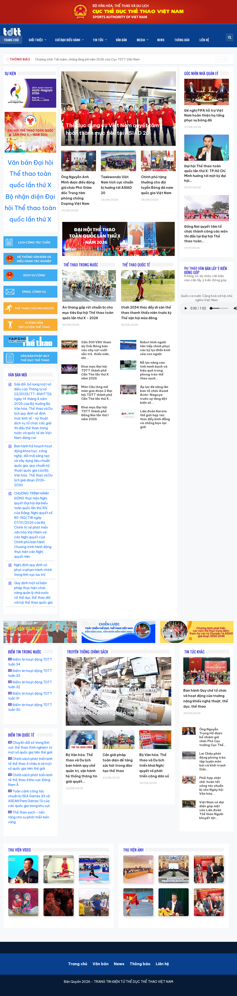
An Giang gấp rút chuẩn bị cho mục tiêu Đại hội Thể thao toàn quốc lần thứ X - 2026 (87, 312)
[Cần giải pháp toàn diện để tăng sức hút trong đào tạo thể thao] (118, 739)
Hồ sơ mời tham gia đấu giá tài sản (33, 59)
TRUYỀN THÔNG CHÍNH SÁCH (87, 652)
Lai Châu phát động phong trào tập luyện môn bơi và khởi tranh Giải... (212, 761)
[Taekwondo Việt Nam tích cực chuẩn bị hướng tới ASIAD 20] (118, 161)
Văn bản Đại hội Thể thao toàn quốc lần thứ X (30, 174)
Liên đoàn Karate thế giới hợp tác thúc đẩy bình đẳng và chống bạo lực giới (155, 419)
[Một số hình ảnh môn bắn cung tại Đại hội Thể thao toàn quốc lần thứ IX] (94, 891)
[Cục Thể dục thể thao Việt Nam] (12, 32)
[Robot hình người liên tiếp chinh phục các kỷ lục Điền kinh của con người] (128, 345)
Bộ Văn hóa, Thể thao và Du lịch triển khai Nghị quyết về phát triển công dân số (154, 765)
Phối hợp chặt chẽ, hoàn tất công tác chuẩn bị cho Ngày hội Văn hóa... (211, 785)
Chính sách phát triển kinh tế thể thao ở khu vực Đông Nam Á (30, 780)
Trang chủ (77, 963)
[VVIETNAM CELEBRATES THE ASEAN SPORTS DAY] (94, 858)
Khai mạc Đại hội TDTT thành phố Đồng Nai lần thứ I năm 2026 (95, 413)
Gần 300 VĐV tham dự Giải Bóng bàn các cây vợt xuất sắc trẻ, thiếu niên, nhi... (96, 350)
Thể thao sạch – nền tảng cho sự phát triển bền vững (28, 817)
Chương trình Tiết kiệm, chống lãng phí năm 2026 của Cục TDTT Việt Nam (87, 59)
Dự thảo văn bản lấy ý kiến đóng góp (205, 270)
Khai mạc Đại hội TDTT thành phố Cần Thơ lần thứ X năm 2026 (95, 372)
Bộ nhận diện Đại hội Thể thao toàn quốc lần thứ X (30, 208)
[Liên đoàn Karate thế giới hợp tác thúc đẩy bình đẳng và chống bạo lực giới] (128, 414)
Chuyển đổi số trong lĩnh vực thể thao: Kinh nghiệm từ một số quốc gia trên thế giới (30, 747)
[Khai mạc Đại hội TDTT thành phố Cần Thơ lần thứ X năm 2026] (69, 369)
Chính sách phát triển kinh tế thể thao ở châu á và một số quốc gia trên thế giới (30, 764)
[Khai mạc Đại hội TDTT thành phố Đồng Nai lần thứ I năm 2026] (69, 410)
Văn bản (101, 963)
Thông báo (140, 963)
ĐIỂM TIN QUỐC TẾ (21, 735)
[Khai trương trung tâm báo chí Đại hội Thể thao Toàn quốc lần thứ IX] (23, 858)
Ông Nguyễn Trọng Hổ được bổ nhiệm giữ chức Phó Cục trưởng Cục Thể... (212, 737)
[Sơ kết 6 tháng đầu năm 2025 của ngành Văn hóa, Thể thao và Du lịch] (23, 891)
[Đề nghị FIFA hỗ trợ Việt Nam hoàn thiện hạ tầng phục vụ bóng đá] (206, 79)
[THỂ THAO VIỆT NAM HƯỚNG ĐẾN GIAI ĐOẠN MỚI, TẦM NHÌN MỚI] (58, 858)
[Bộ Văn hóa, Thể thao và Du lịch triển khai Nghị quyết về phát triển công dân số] (155, 739)
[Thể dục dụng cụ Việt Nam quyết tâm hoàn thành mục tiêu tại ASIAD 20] (118, 108)
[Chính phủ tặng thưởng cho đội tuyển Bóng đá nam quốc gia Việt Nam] (158, 161)
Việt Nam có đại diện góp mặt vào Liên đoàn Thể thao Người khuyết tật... (211, 810)
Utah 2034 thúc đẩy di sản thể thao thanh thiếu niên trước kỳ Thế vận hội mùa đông (146, 312)
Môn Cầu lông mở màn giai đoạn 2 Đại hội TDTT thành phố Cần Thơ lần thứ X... (96, 392)
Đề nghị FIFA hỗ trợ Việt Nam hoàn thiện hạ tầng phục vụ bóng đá (204, 115)
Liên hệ (162, 963)
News (119, 963)
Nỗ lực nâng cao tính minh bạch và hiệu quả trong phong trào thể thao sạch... (153, 370)
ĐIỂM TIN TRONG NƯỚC (24, 652)
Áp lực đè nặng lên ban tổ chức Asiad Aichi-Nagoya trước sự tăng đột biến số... (154, 394)
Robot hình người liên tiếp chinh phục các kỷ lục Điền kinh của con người (155, 348)
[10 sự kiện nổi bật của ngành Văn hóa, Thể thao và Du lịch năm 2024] (58, 891)
